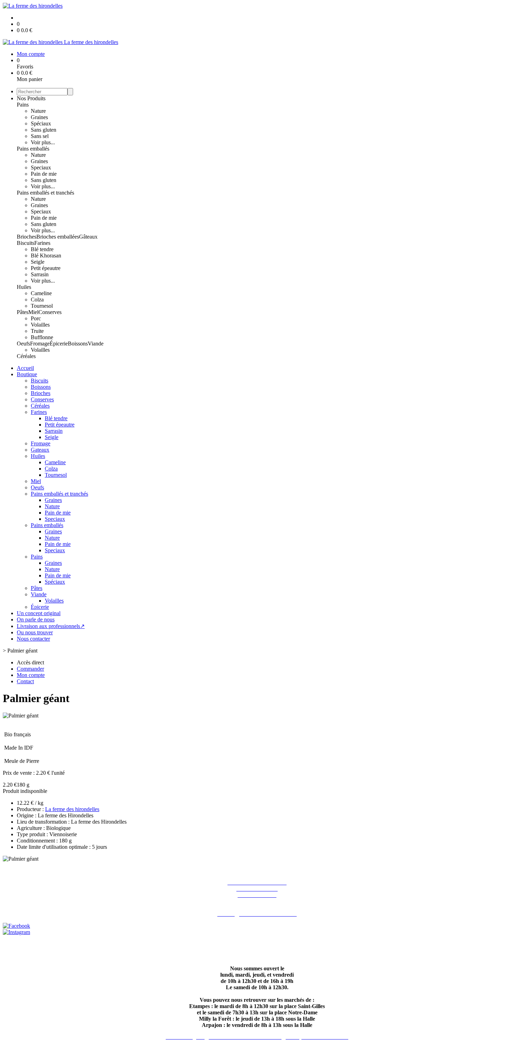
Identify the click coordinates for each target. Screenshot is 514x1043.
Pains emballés (33, 149)
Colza (37, 299)
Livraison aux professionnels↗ (51, 626)
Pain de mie (44, 174)
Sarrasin (40, 274)
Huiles (24, 287)
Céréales (26, 356)
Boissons (78, 344)
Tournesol (42, 306)
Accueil (25, 368)
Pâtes (22, 312)
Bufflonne (42, 337)
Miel (33, 312)
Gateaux (40, 450)
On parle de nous (36, 619)
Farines (42, 243)
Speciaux (41, 167)
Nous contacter (33, 639)
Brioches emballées (57, 237)
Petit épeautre (45, 268)
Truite (37, 331)
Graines (39, 117)
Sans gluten (43, 130)
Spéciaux (41, 123)
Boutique (27, 374)
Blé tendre (42, 249)
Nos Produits (31, 98)
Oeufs (23, 344)
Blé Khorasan (46, 255)
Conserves (50, 312)
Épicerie (59, 344)
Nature (38, 111)
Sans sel (40, 136)
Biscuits (25, 243)
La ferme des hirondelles (72, 809)
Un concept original (38, 613)
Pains (23, 105)
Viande (95, 344)
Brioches (26, 237)
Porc (36, 318)
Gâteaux (88, 237)
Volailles (40, 325)
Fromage (40, 344)
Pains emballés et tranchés (45, 193)
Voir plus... (43, 142)
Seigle (37, 262)
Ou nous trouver (35, 632)
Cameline (41, 293)
